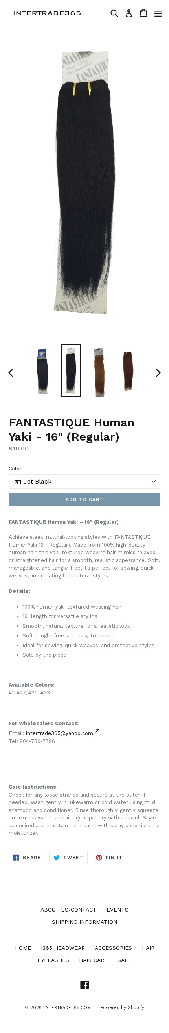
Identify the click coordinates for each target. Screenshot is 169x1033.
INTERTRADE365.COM (67, 1007)
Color (15, 468)
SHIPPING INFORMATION (84, 922)
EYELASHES (53, 960)
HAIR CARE (93, 960)
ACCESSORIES (113, 948)
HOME (23, 948)
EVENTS (118, 909)
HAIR (148, 948)
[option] (42, 369)
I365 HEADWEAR (63, 948)
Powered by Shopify (122, 1007)
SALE (125, 960)
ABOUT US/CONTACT (68, 909)
